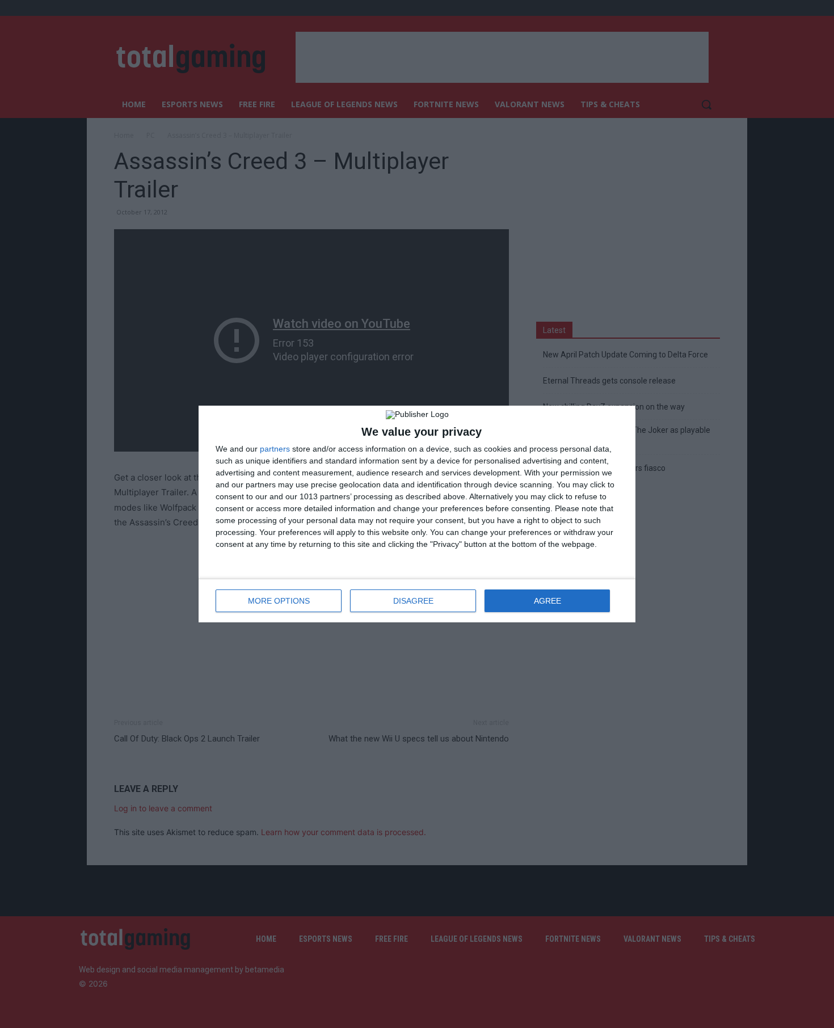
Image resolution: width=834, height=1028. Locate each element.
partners (275, 449)
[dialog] (417, 514)
